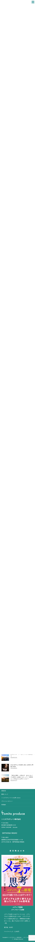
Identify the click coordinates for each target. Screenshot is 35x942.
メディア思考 (18, 907)
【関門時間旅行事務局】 (9, 833)
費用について (4, 794)
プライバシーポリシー (7, 801)
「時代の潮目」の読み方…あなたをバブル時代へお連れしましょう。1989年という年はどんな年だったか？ (21, 777)
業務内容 (3, 790)
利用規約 (3, 804)
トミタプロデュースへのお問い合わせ (10, 797)
